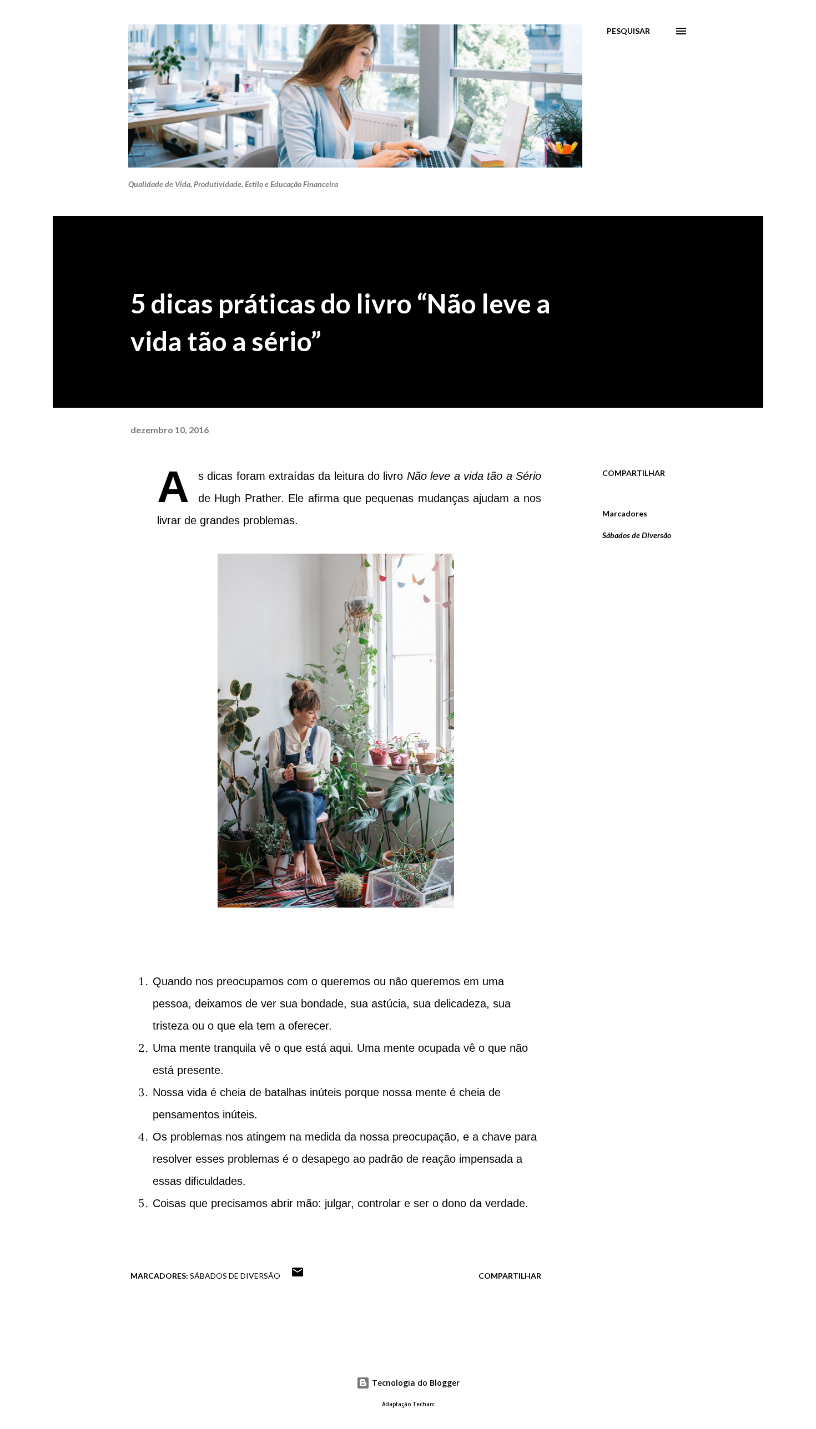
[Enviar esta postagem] (297, 1275)
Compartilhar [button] (633, 473)
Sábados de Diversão (636, 535)
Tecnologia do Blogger (415, 1382)
